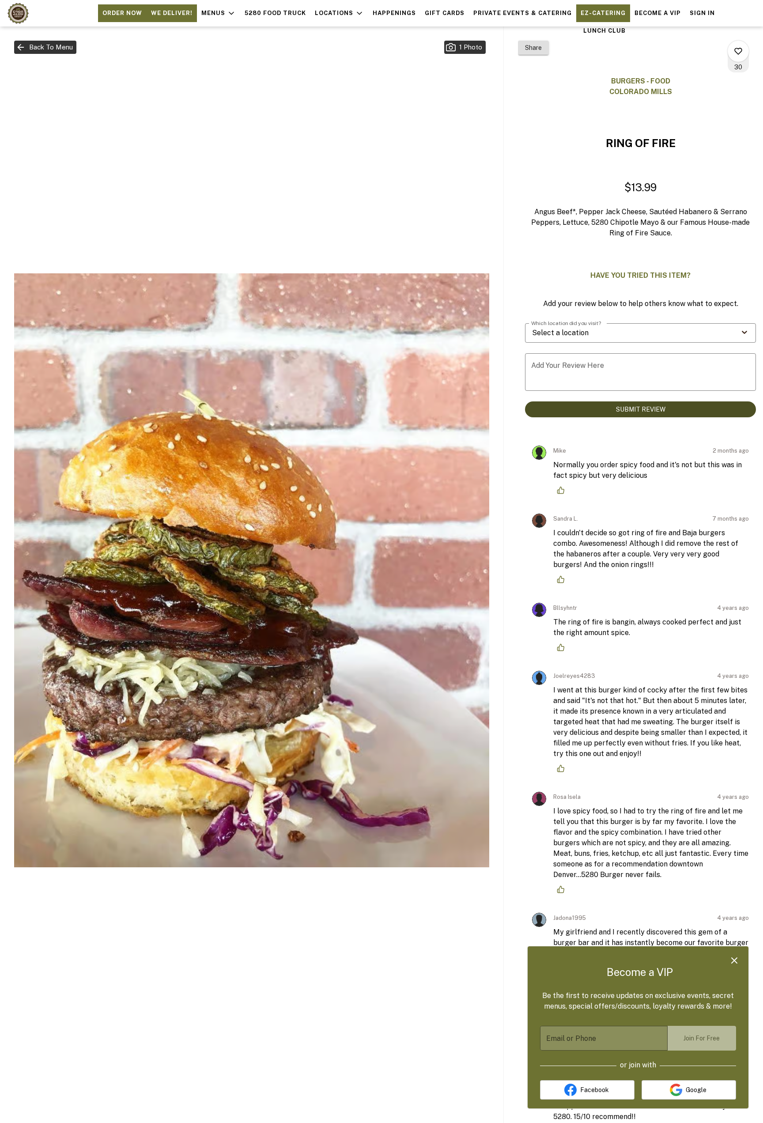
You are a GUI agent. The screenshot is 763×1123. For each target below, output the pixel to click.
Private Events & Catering (522, 13)
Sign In (702, 13)
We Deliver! (172, 13)
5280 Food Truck (275, 13)
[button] (218, 13)
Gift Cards (445, 13)
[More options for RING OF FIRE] (738, 51)
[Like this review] (563, 490)
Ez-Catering (603, 13)
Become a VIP (658, 13)
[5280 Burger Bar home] (47, 13)
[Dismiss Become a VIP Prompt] (734, 960)
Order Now (122, 13)
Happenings (394, 13)
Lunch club (604, 30)
